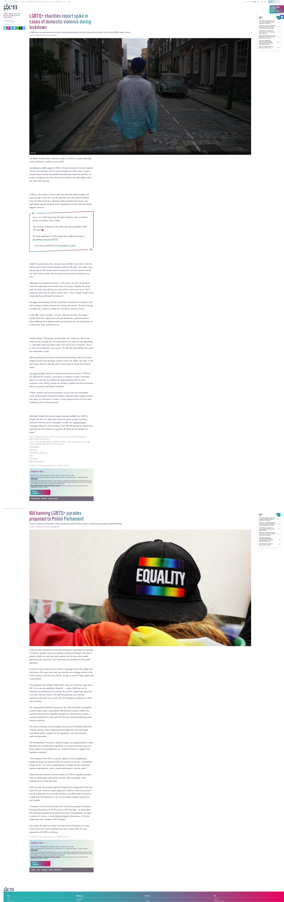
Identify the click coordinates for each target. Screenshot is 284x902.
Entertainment (10, 901)
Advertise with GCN (219, 901)
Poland (77, 672)
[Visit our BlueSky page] (253, 1)
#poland (51, 870)
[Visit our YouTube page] (257, 1)
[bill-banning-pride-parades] (140, 588)
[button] (282, 17)
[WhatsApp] (17, 28)
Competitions (58, 1)
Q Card (215, 899)
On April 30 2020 (37, 373)
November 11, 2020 (66, 245)
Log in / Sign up (264, 1)
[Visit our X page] (246, 1)
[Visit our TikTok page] (251, 1)
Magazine (15, 1)
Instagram (147, 901)
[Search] (278, 1)
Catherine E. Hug (55, 526)
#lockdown (44, 498)
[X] (20, 28)
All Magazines (79, 899)
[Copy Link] (8, 28)
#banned (33, 870)
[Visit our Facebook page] (255, 1)
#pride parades (57, 870)
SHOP (64, 1)
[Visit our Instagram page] (248, 1)
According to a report (41, 168)
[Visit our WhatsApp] (244, 1)
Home (5, 1)
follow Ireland (61, 816)
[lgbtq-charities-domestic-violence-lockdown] (140, 96)
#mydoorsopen (79, 422)
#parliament (44, 870)
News (9, 1)
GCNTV (22, 1)
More (68, 1)
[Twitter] (14, 28)
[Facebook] (11, 28)
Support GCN (49, 1)
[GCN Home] (11, 7)
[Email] (5, 28)
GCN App (78, 901)
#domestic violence (35, 498)
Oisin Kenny (54, 35)
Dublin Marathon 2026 (31, 1)
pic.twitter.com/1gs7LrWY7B (45, 239)
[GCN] (9, 891)
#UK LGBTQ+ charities (53, 498)
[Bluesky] (23, 28)
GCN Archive (41, 1)
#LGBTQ (38, 870)
